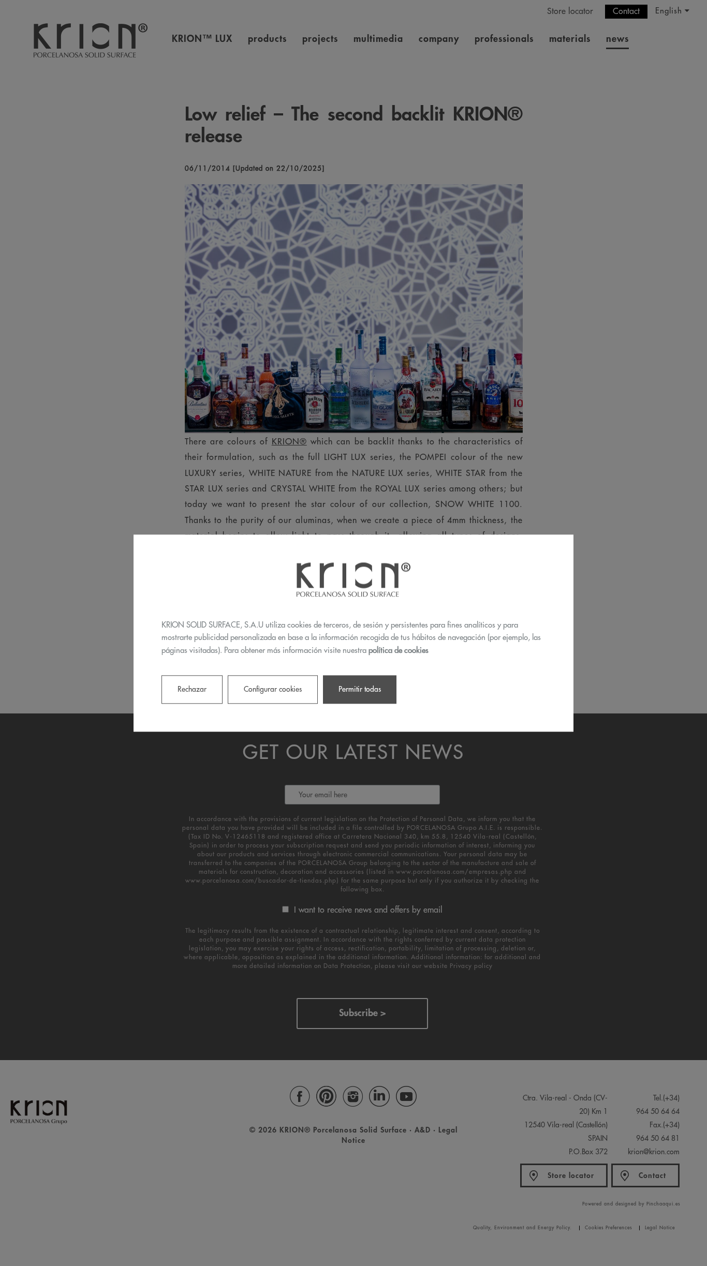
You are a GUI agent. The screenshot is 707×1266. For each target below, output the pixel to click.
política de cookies (399, 650)
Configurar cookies (273, 689)
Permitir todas (359, 689)
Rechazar (192, 689)
